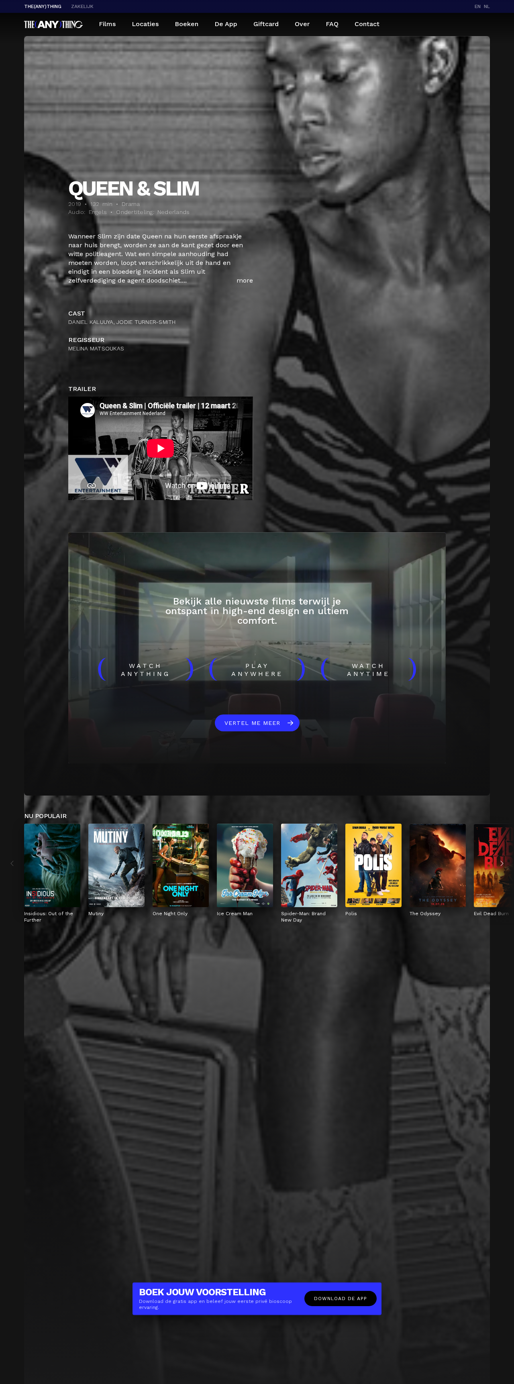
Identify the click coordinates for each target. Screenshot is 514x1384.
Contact (367, 24)
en (478, 6)
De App (225, 24)
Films (107, 24)
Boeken (186, 24)
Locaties (145, 24)
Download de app (340, 1298)
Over (302, 24)
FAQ (332, 24)
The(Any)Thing (42, 6)
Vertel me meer (252, 723)
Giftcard (266, 24)
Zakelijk (82, 6)
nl (487, 6)
